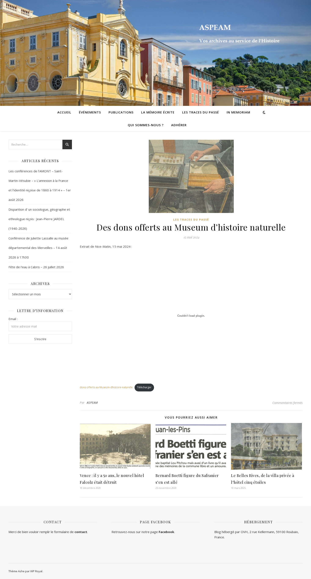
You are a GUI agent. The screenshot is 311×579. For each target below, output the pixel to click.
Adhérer (179, 125)
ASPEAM (92, 403)
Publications (121, 112)
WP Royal (36, 571)
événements (90, 112)
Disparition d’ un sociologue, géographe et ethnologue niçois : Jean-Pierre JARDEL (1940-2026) (39, 219)
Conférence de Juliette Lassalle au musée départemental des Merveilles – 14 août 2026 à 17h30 (38, 247)
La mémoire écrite (158, 112)
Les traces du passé (200, 112)
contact (80, 532)
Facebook (166, 532)
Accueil (64, 112)
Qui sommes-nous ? (146, 125)
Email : (13, 319)
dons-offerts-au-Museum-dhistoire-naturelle (106, 387)
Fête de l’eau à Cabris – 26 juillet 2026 (36, 267)
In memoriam (238, 112)
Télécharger (144, 387)
